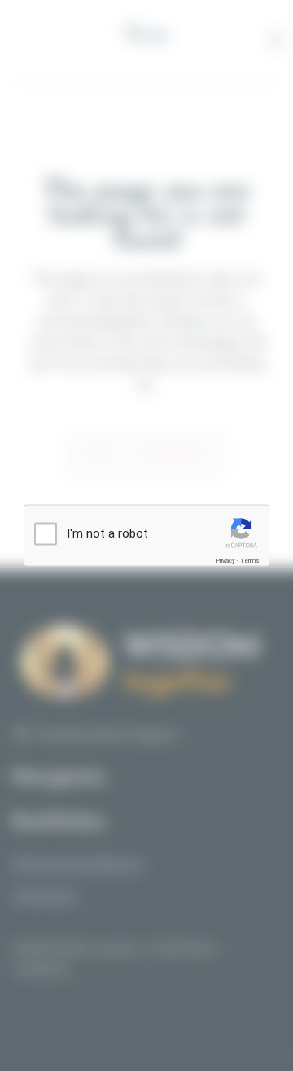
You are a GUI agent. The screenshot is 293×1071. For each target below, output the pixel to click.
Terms (250, 560)
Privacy (225, 560)
